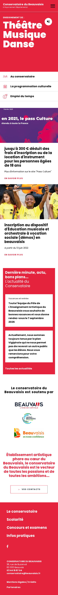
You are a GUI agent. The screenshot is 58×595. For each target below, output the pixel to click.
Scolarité (15, 519)
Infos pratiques (21, 535)
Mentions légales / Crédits (21, 582)
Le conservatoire (22, 511)
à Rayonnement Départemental (23, 4)
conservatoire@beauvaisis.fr (23, 573)
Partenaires (13, 587)
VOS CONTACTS (31, 489)
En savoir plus (13, 178)
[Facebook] (7, 546)
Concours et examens (27, 527)
